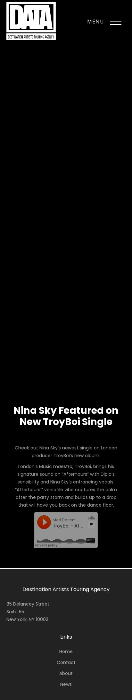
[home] (31, 21)
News (66, 684)
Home (66, 651)
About (66, 673)
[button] (115, 21)
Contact (66, 662)
